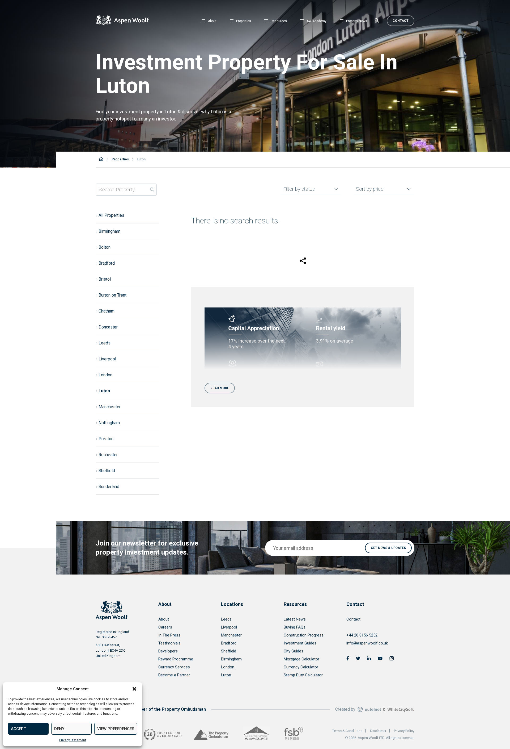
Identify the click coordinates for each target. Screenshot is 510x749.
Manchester (110, 406)
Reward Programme (175, 659)
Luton (104, 390)
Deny (59, 728)
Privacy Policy (404, 731)
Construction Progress (304, 635)
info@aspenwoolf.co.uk (367, 643)
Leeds (104, 343)
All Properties (111, 215)
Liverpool (107, 358)
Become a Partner (174, 675)
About (212, 21)
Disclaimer (378, 731)
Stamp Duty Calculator (303, 675)
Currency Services (174, 667)
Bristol (105, 279)
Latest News (295, 619)
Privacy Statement (72, 740)
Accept (18, 728)
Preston (106, 438)
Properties (243, 21)
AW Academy (316, 21)
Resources (279, 21)
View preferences (115, 728)
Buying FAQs (294, 627)
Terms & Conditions (347, 731)
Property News (356, 21)
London (105, 374)
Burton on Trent (112, 295)
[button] (134, 689)
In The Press (169, 635)
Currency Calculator (301, 667)
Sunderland (109, 486)
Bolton (104, 247)
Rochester (108, 454)
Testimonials (169, 643)
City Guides (293, 651)
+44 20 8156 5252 (361, 635)
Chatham (106, 311)
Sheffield (107, 470)
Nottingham (109, 422)
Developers (168, 651)
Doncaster (108, 327)
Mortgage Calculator (301, 659)
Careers (165, 627)
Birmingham (109, 231)
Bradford (107, 263)
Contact (401, 21)
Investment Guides (300, 643)
